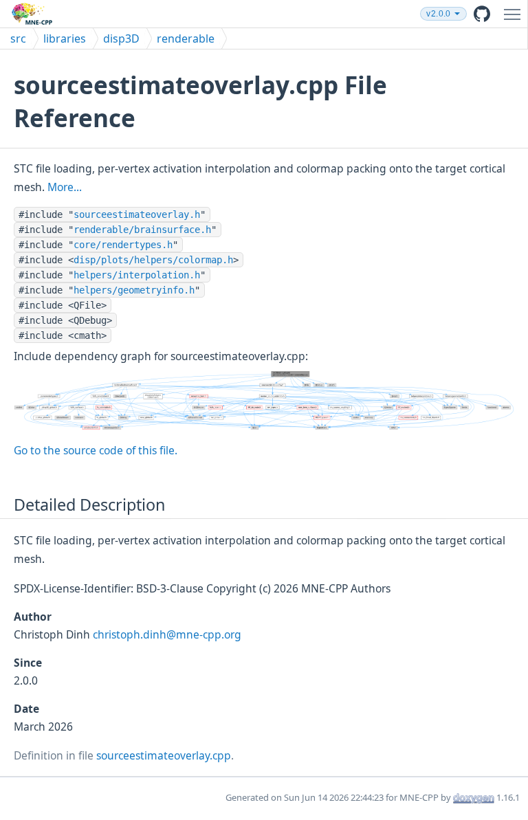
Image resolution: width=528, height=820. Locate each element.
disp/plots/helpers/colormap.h (153, 259)
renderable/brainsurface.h (142, 229)
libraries (64, 38)
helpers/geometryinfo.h (134, 290)
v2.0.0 (438, 14)
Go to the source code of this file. (95, 450)
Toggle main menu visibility (515, 13)
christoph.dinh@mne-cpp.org (167, 634)
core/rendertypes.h (123, 244)
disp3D (121, 38)
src (18, 38)
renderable (185, 38)
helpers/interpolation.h (137, 274)
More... (64, 187)
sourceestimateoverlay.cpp (163, 755)
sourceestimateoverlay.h (137, 214)
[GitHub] (482, 13)
